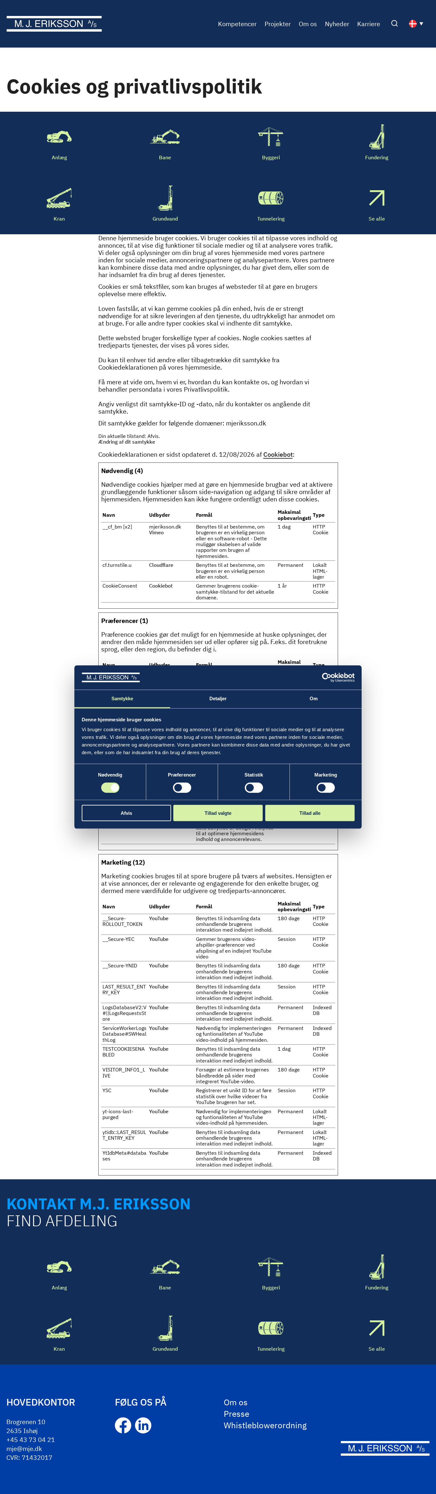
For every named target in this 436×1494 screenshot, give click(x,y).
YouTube (159, 918)
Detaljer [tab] (218, 698)
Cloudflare (161, 565)
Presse (236, 1413)
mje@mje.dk (24, 1448)
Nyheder (337, 23)
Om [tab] (314, 698)
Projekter (278, 23)
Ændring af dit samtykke (126, 442)
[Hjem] (54, 24)
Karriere (368, 23)
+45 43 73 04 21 (30, 1439)
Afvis (126, 813)
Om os (308, 23)
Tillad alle (309, 813)
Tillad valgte (218, 813)
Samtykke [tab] (122, 698)
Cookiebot (278, 454)
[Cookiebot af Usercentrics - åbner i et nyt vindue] (327, 677)
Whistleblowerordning (265, 1425)
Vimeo (156, 532)
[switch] (182, 787)
